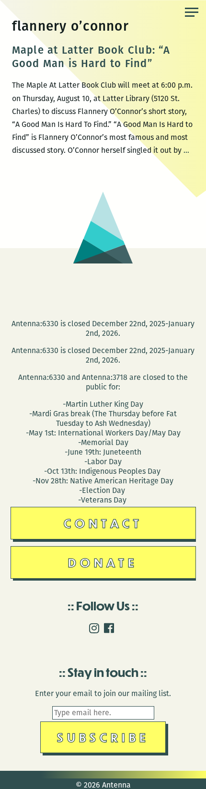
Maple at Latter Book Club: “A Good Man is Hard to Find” (91, 57)
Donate (103, 562)
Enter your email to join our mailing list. (103, 693)
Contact (103, 522)
